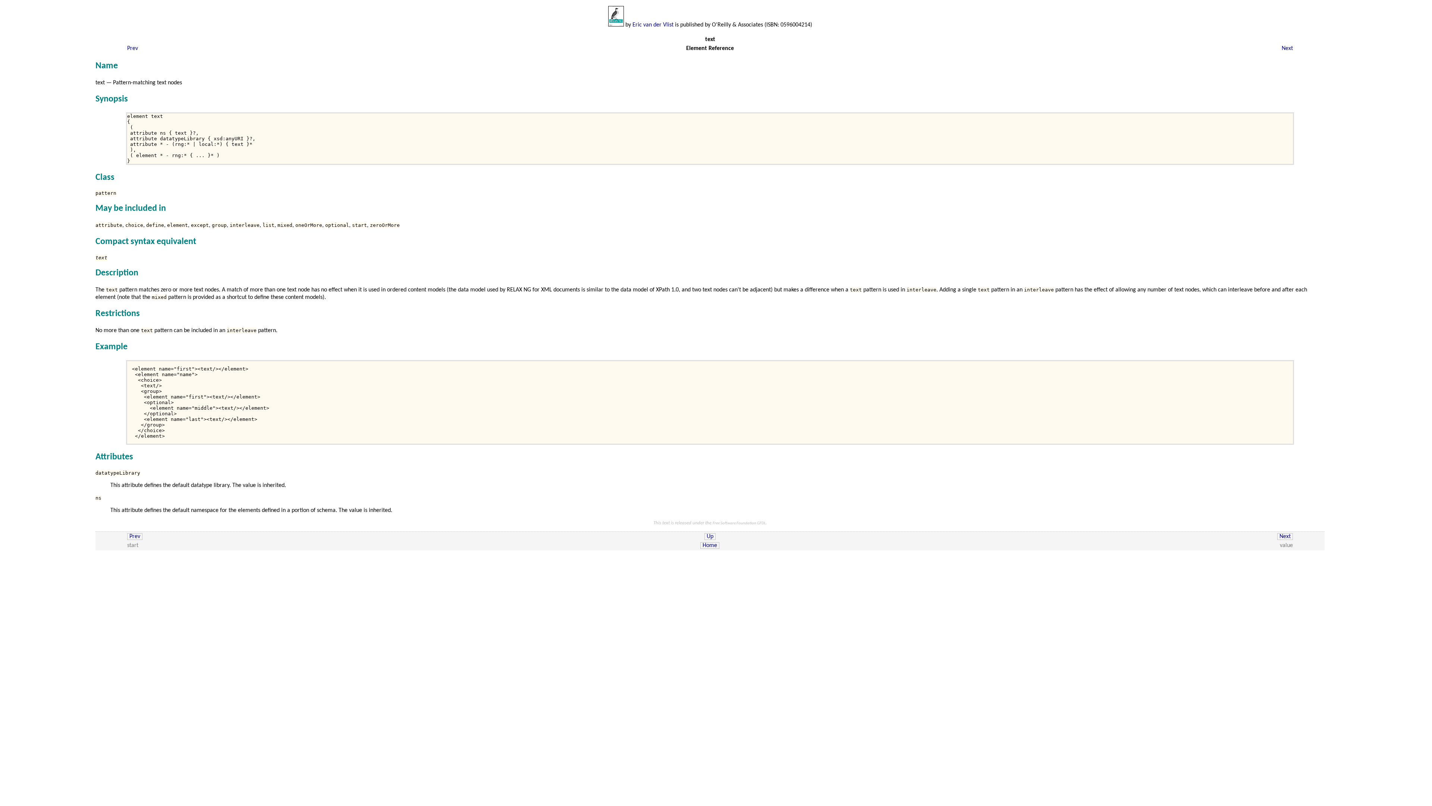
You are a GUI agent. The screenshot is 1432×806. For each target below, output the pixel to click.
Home (710, 546)
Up (710, 537)
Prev (132, 48)
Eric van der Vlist (652, 25)
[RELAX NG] (616, 25)
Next (1287, 48)
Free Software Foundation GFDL (739, 523)
